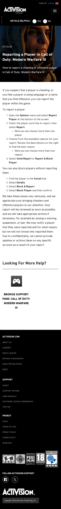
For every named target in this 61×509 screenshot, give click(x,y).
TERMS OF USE (9, 427)
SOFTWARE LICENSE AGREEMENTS (17, 402)
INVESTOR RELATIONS (12, 364)
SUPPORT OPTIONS (11, 391)
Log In (51, 3)
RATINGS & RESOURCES (13, 359)
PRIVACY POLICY (9, 432)
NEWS (5, 370)
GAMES (5, 386)
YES (39, 21)
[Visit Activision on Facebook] (5, 479)
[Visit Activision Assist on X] (15, 479)
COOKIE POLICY (9, 438)
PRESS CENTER (9, 353)
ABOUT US (7, 342)
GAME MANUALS (9, 396)
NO (49, 21)
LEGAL (5, 421)
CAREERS (6, 348)
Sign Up (42, 3)
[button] (56, 3)
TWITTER (6, 407)
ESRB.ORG (7, 443)
